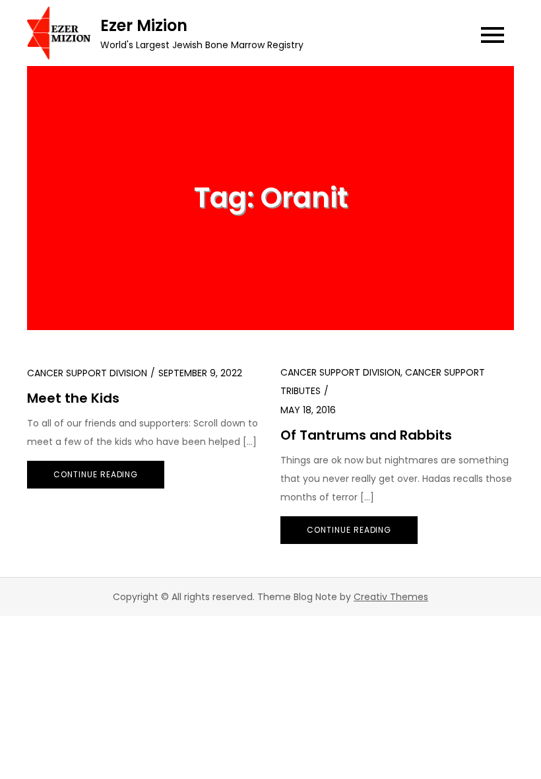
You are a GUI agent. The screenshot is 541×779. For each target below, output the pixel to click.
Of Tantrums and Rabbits (366, 435)
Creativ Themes (391, 596)
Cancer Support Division (87, 373)
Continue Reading (95, 474)
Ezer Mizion (143, 25)
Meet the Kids (73, 398)
